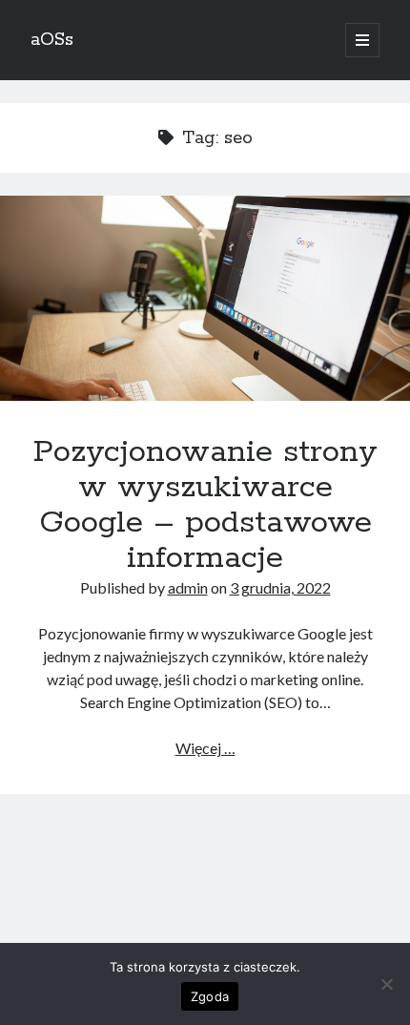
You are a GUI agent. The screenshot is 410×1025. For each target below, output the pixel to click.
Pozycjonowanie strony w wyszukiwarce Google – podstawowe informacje (205, 298)
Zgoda (210, 996)
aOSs (52, 40)
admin (188, 587)
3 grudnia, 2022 (280, 587)
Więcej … (205, 748)
